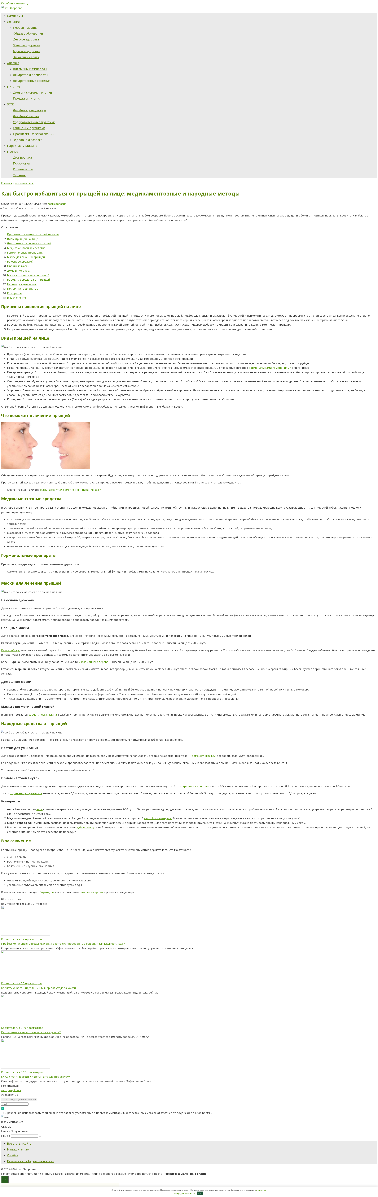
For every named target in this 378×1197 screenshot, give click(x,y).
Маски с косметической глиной (28, 275)
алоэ (39, 809)
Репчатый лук (10, 650)
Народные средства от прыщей (28, 279)
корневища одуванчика (26, 793)
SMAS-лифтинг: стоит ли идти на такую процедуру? (35, 1076)
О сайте (12, 1155)
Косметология (23, 169)
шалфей (210, 756)
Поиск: (6, 1135)
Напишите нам (18, 1149)
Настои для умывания (21, 284)
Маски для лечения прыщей (26, 257)
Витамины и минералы (30, 69)
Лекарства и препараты (30, 75)
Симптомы (15, 16)
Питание (13, 87)
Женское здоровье (26, 45)
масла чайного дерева (93, 662)
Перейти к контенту (14, 3)
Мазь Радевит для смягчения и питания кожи (70, 489)
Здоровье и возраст (27, 140)
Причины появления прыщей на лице (33, 234)
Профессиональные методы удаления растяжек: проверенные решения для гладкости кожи (63, 943)
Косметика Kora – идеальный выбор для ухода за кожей (38, 988)
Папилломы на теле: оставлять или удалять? (31, 1032)
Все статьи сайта (19, 1143)
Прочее (12, 152)
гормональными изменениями (270, 367)
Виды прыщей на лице (22, 239)
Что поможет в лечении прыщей (29, 243)
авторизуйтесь (11, 1090)
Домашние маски (19, 270)
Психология (21, 163)
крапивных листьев (196, 786)
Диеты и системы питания (32, 93)
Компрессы (14, 293)
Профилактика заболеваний (33, 134)
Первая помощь (25, 28)
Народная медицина (22, 146)
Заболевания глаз (26, 57)
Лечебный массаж (26, 116)
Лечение (13, 22)
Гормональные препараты (25, 252)
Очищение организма (29, 128)
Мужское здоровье (26, 51)
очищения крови (91, 892)
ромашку (198, 756)
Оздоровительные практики (34, 122)
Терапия (19, 175)
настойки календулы (158, 818)
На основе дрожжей (20, 261)
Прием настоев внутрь (22, 288)
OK (199, 1193)
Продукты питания (27, 98)
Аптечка (13, 63)
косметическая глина (42, 714)
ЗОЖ (10, 104)
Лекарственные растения (31, 81)
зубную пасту (85, 827)
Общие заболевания (28, 33)
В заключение (16, 297)
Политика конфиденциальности (30, 1161)
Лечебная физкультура (29, 110)
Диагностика (22, 157)
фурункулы (47, 892)
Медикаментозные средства (26, 248)
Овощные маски (18, 266)
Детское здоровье (26, 39)
